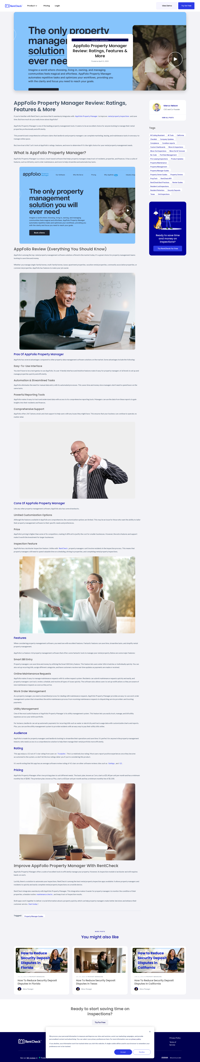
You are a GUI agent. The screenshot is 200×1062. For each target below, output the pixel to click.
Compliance (154, 143)
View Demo (167, 6)
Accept (123, 1052)
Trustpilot (61, 754)
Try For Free (100, 1022)
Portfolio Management (168, 155)
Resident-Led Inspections (159, 186)
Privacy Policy (175, 1038)
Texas (152, 194)
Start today (32, 904)
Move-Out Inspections (158, 151)
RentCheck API (166, 178)
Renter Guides (177, 182)
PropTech (153, 178)
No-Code (153, 155)
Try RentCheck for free (168, 248)
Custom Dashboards (157, 147)
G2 (120, 763)
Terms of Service (172, 1043)
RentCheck (63, 548)
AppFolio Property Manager (86, 116)
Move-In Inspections (176, 147)
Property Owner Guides (158, 175)
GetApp (111, 763)
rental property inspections (118, 116)
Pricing (47, 5)
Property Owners (176, 175)
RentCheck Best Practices (159, 182)
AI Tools (171, 135)
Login (57, 5)
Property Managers (100, 40)
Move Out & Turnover (177, 151)
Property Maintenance (158, 163)
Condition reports (168, 143)
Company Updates (167, 139)
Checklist (153, 139)
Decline (142, 1052)
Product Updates (177, 159)
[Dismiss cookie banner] (150, 1031)
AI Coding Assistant (157, 135)
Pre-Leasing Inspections (159, 159)
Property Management (158, 167)
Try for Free (186, 6)
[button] (32, 5)
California (180, 135)
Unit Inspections (164, 194)
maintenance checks (45, 894)
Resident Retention (157, 190)
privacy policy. (136, 1039)
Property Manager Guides (34, 916)
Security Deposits (174, 190)
